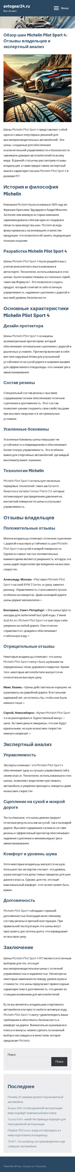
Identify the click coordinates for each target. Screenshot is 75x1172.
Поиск (12, 1054)
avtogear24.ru (16, 6)
